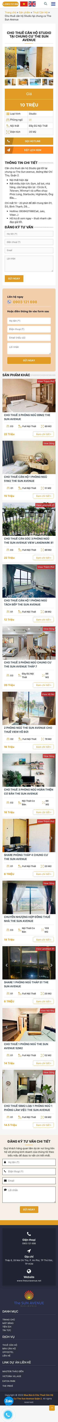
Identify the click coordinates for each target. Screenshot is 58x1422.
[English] (32, 3)
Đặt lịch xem (32, 150)
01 (30, 119)
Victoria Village (11, 1376)
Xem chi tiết (43, 434)
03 (11, 426)
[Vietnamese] (24, 3)
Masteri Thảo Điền (13, 1371)
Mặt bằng (8, 1323)
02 (11, 739)
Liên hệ (6, 1355)
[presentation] (9, 64)
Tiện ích (6, 1326)
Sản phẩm (24, 12)
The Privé (7, 1386)
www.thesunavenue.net (29, 1280)
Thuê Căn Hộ (40, 12)
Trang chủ (10, 12)
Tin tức (6, 1330)
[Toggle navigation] (53, 4)
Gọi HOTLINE (32, 141)
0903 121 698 (11, 4)
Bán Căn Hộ (9, 1348)
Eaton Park (8, 1381)
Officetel (8, 1352)
